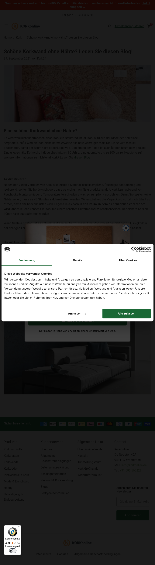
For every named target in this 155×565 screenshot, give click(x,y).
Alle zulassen (126, 313)
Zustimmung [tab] (27, 260)
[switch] (12, 550)
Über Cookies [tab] (128, 260)
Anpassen (74, 313)
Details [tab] (77, 260)
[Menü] (19, 527)
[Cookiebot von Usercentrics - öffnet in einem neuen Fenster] (134, 249)
